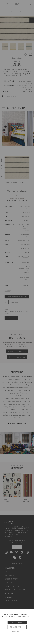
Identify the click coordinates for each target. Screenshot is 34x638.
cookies (14, 614)
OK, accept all (17, 622)
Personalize (17, 631)
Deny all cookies (17, 627)
